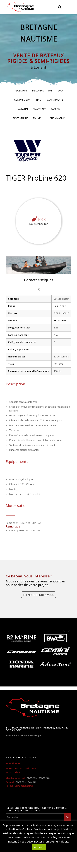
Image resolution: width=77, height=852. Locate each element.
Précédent (13, 265)
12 (44, 270)
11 (41, 270)
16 (55, 270)
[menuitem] (57, 7)
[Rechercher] (57, 7)
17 (58, 270)
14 (50, 270)
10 (38, 270)
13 (47, 270)
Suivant (63, 265)
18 (61, 270)
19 (64, 270)
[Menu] (66, 7)
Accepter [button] (39, 847)
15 (53, 270)
